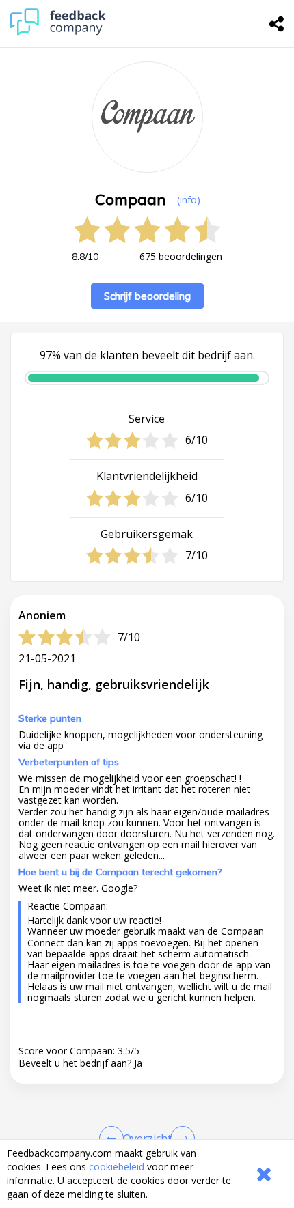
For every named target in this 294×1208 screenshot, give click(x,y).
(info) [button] (188, 199)
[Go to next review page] (180, 1138)
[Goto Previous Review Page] (114, 1138)
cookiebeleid (116, 1166)
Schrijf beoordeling (147, 296)
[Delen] (277, 24)
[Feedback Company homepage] (58, 32)
